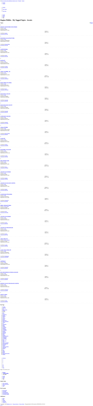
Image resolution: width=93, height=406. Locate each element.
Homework (4, 320)
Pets (3, 339)
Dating (4, 351)
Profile (4, 14)
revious (4, 358)
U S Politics (5, 330)
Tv (3, 349)
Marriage (4, 333)
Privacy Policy (21, 404)
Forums (4, 2)
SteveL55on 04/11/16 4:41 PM (4, 268)
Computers (4, 329)
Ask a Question (5, 383)
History (4, 348)
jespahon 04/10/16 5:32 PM (4, 301)
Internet (4, 331)
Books (4, 352)
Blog (3, 399)
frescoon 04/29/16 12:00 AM (4, 78)
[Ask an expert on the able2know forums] (7, 0)
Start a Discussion (6, 384)
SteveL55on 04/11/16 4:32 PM (4, 290)
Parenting (4, 344)
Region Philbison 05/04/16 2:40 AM (5, 45)
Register (19, 0)
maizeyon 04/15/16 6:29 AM (4, 223)
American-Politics (6, 342)
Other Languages (5, 321)
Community (5, 314)
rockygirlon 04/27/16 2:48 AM (4, 100)
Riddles (4, 354)
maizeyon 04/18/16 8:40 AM (4, 190)
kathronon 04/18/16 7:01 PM (4, 179)
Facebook (4, 332)
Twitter (4, 400)
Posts (3, 16)
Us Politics (4, 327)
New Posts (4, 11)
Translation (4, 324)
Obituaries (4, 347)
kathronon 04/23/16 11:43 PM (4, 145)
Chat (3, 386)
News (4, 313)
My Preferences (5, 392)
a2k (3, 312)
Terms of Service (16, 404)
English (4, 306)
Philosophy (4, 340)
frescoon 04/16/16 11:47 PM (4, 212)
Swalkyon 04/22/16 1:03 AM (4, 156)
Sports (4, 319)
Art (3, 323)
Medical (4, 316)
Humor (4, 326)
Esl (3, 308)
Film (3, 341)
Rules (4, 398)
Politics (4, 310)
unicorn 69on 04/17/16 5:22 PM (4, 201)
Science (4, 318)
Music (4, 325)
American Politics (6, 346)
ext (3, 367)
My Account (5, 390)
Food (3, 334)
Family (4, 345)
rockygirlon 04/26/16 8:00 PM (4, 112)
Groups (4, 3)
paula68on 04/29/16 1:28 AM (4, 67)
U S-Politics (5, 338)
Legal (4, 317)
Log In (16, 0)
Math (3, 350)
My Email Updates (6, 394)
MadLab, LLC (9, 404)
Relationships (5, 309)
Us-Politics (4, 337)
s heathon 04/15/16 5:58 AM (4, 245)
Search (23, 0)
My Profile (4, 391)
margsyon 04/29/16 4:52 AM (4, 56)
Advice (4, 322)
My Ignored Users (6, 393)
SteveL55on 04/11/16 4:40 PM (4, 279)
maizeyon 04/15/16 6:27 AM (4, 234)
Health (4, 315)
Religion (4, 328)
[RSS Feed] (91, 22)
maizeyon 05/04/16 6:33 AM (4, 34)
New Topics (5, 9)
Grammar (4, 307)
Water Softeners (5, 343)
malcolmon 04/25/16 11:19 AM (4, 123)
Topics (4, 15)
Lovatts (4, 28)
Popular (4, 7)
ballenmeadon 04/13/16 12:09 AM (4, 257)
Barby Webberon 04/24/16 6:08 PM (5, 134)
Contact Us (4, 402)
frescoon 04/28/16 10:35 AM (4, 89)
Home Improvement (6, 353)
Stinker (7, 206)
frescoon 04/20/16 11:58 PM (4, 167)
